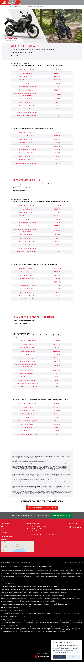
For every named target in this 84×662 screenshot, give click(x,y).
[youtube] (78, 527)
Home (3, 6)
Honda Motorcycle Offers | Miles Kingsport (16, 6)
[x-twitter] (76, 527)
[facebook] (70, 527)
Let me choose (63, 652)
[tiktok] (81, 527)
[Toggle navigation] (82, 2)
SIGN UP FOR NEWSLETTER (61, 515)
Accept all (59, 656)
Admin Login (68, 562)
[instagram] (73, 527)
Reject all (73, 656)
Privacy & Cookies (78, 562)
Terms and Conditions (7, 580)
